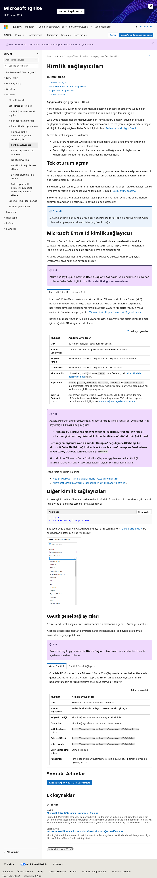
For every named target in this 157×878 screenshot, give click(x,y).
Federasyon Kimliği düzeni (120, 128)
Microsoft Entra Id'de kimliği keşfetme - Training (72, 813)
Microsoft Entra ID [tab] (58, 292)
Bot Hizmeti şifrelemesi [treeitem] (20, 105)
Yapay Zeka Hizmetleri (78, 56)
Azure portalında (130, 528)
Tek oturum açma (58, 82)
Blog (40, 871)
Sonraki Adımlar (57, 94)
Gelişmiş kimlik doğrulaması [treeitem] (23, 200)
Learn (50, 56)
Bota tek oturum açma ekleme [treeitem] (22, 176)
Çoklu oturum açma (124, 191)
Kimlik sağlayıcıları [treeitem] (21, 144)
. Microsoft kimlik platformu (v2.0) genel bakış (114, 312)
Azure (60, 56)
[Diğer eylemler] (149, 56)
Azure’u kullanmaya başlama (136, 34)
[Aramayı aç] (136, 27)
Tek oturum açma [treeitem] (20, 159)
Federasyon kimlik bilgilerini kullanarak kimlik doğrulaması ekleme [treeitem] (21, 190)
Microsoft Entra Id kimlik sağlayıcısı (67, 86)
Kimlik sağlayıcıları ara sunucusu (69, 782)
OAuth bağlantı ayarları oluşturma (117, 401)
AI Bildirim (7, 871)
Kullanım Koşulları (121, 871)
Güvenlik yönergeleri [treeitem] (19, 206)
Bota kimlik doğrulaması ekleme (108, 281)
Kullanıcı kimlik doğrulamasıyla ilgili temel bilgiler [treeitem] (21, 135)
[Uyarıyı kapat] (150, 6)
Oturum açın (146, 26)
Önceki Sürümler (25, 871)
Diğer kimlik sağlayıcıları (62, 90)
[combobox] (21, 59)
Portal (113, 34)
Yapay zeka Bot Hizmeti (105, 56)
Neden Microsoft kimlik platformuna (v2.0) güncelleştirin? (86, 478)
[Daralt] (38, 53)
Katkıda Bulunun (57, 871)
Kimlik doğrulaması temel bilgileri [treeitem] (22, 113)
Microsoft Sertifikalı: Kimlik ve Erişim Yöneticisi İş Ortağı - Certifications (85, 831)
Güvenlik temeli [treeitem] (17, 100)
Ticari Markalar (10, 875)
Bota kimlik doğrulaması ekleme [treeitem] (23, 167)
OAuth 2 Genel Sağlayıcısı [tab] (82, 666)
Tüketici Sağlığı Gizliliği (94, 871)
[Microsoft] (6, 27)
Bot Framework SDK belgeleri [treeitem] (21, 72)
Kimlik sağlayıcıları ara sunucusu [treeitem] (22, 152)
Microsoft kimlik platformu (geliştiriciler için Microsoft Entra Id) (89, 483)
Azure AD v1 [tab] (79, 292)
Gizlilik (72, 871)
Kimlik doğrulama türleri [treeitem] (21, 120)
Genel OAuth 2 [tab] (56, 666)
